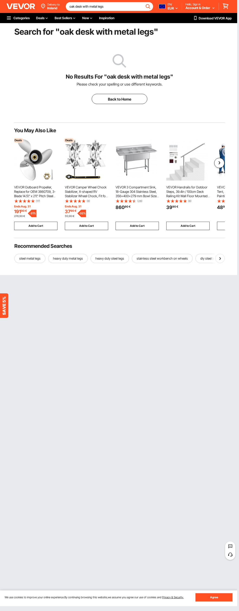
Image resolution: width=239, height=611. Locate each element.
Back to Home (119, 99)
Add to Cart (35, 225)
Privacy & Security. (173, 597)
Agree (214, 597)
